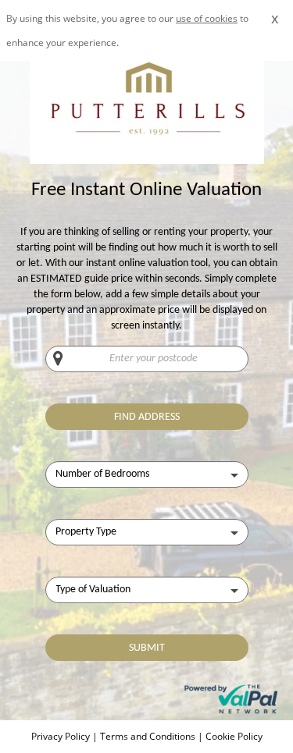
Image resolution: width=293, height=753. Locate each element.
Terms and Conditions (147, 736)
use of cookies (207, 18)
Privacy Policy (61, 736)
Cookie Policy (234, 736)
